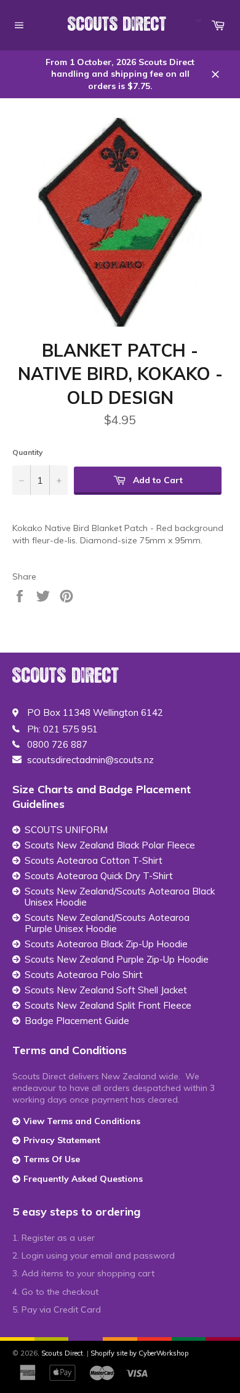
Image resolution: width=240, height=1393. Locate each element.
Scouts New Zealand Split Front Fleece (108, 1005)
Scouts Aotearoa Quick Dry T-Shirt (99, 876)
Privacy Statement (61, 1140)
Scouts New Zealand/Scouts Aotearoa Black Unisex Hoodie (120, 897)
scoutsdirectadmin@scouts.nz (90, 760)
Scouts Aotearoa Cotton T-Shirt (93, 860)
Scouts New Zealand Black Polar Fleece (110, 845)
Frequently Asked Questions (83, 1178)
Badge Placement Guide (77, 1020)
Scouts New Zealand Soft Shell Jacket (106, 990)
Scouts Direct (117, 24)
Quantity (27, 452)
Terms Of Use (51, 1159)
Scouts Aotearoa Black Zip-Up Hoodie (106, 944)
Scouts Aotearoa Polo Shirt (84, 974)
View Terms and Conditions (81, 1121)
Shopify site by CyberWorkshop (139, 1353)
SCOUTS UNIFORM (66, 830)
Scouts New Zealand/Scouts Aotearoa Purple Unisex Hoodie (107, 923)
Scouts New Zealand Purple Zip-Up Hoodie (117, 959)
